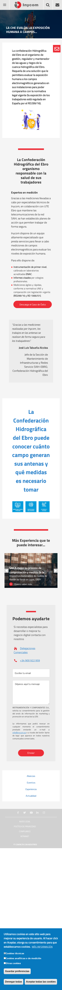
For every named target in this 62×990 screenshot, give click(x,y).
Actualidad (31, 796)
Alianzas (31, 776)
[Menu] (4, 3)
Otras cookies (13, 963)
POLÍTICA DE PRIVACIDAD (25, 826)
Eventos (31, 782)
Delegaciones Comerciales (24, 650)
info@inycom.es (19, 732)
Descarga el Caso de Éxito (32, 304)
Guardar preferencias (17, 971)
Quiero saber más (23, 584)
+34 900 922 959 (30, 660)
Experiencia (31, 789)
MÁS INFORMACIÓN (42, 947)
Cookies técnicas (15, 953)
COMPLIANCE (25, 831)
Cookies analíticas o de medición (23, 958)
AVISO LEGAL (24, 822)
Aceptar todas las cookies (41, 981)
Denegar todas (13, 981)
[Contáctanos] (56, 48)
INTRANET (24, 836)
